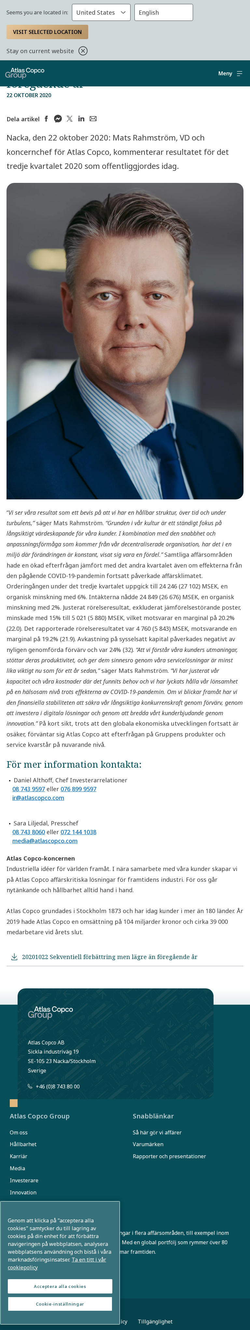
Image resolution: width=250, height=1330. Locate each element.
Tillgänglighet (155, 1321)
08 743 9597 (28, 789)
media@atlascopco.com (44, 841)
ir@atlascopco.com (38, 798)
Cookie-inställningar (60, 1304)
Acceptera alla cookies (60, 1286)
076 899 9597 (78, 789)
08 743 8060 (28, 832)
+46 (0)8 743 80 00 (58, 1086)
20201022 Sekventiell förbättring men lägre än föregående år (110, 957)
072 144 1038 (78, 832)
